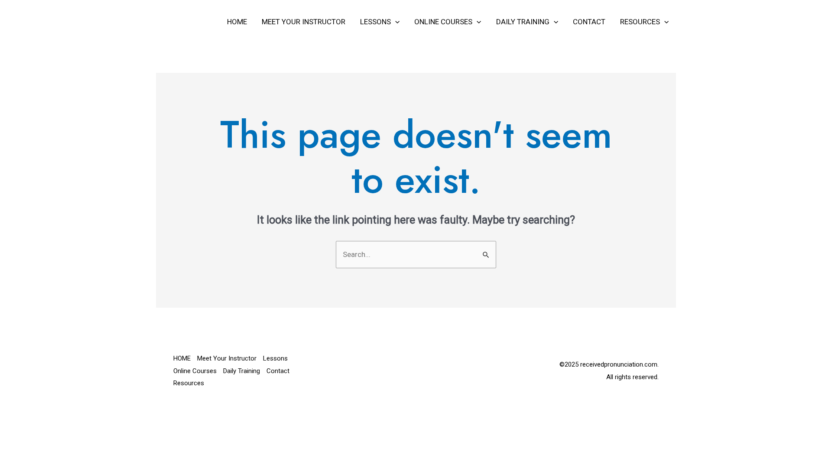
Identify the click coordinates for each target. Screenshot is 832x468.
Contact (589, 21)
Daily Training (522, 21)
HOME (237, 21)
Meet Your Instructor (303, 21)
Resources (640, 21)
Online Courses (443, 21)
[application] (395, 21)
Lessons (375, 21)
